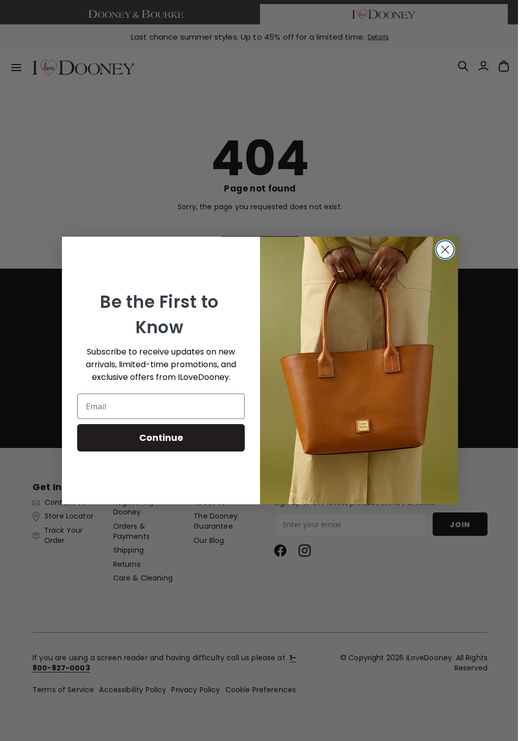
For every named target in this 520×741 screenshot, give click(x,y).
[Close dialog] (441, 250)
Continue (157, 437)
